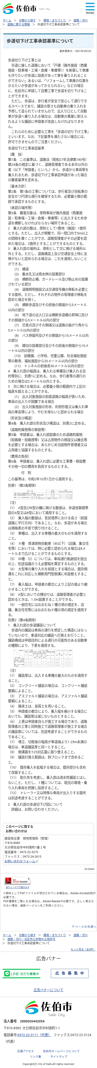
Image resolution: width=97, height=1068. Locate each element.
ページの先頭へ (86, 926)
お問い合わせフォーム (20, 861)
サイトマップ (58, 1056)
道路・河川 (80, 20)
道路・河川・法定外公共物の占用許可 (31, 939)
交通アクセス (25, 1051)
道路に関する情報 (18, 24)
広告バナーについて (48, 990)
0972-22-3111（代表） (34, 1035)
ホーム (7, 20)
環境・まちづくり (54, 20)
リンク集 (35, 1056)
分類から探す (27, 20)
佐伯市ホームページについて (61, 1051)
